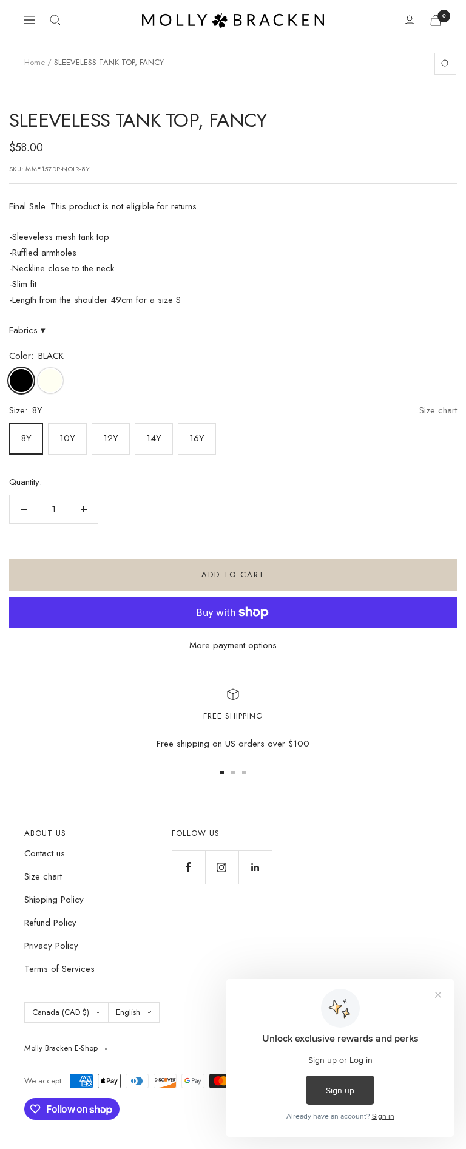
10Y (67, 438)
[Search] (55, 20)
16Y (196, 438)
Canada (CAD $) (60, 1012)
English (128, 1012)
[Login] (409, 20)
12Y (110, 438)
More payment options (233, 645)
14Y (153, 438)
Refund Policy (50, 922)
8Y (26, 438)
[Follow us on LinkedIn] (255, 867)
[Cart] (436, 20)
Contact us (44, 853)
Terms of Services (59, 968)
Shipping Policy (54, 899)
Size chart (438, 410)
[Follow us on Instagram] (221, 867)
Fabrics (27, 330)
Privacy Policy (51, 945)
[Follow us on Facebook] (188, 867)
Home (34, 62)
